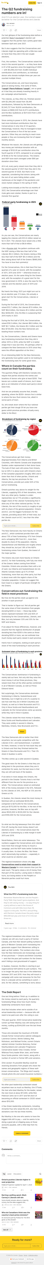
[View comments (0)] (11, 30)
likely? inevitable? (17, 38)
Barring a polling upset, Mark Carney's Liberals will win (14, 1196)
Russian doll (12, 248)
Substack (13, 1263)
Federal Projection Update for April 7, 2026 (17, 1185)
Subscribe (32, 3)
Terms (25, 1255)
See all (5, 1230)
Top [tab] (4, 1174)
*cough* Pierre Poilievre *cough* (16, 88)
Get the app (30, 1259)
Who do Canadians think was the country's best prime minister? (16, 1214)
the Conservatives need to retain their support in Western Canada (21, 864)
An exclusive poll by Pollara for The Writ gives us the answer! (16, 1219)
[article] (22, 1184)
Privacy (21, 1255)
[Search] (40, 1174)
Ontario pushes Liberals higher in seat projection (16, 1181)
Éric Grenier (10, 23)
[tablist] (12, 1174)
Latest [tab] (9, 1174)
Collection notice (33, 1255)
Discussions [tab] (17, 1174)
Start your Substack (18, 1259)
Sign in (39, 3)
